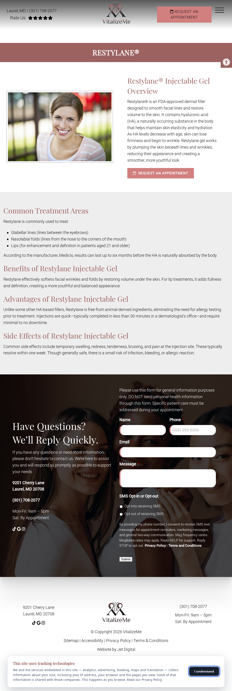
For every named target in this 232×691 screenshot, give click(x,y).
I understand (204, 671)
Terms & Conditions (150, 640)
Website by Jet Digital (116, 649)
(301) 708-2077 (43, 10)
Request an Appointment (184, 14)
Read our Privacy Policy (144, 679)
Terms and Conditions (185, 546)
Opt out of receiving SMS (144, 514)
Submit (125, 559)
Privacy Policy (155, 546)
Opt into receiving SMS (142, 506)
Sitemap (71, 640)
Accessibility (92, 640)
